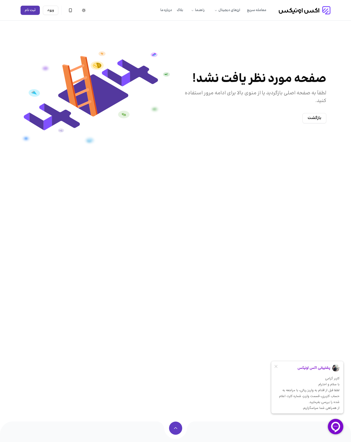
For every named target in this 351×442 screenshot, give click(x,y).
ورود (50, 10)
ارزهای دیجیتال (229, 10)
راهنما (200, 10)
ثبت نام (30, 10)
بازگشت (314, 118)
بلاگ (180, 10)
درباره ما (166, 10)
